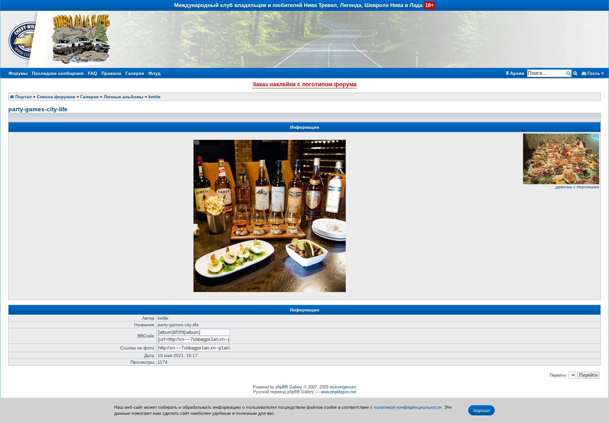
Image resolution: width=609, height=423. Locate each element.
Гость (593, 73)
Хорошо (481, 410)
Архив (516, 73)
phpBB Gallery (289, 387)
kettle (154, 96)
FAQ (92, 73)
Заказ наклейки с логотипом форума (304, 84)
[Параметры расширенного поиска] (575, 73)
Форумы (18, 73)
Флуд (154, 73)
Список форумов (56, 96)
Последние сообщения (57, 73)
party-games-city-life (38, 109)
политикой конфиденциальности (408, 407)
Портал (23, 96)
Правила (111, 73)
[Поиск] (569, 73)
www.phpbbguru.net (338, 391)
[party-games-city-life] (269, 290)
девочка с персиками (577, 186)
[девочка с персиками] (561, 182)
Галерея (135, 73)
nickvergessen (343, 387)
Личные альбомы (123, 96)
